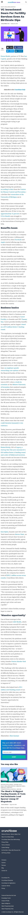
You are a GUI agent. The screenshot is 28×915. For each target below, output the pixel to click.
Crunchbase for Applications (8, 883)
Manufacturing (20, 786)
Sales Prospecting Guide (8, 906)
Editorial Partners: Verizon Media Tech (11, 834)
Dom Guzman (14, 736)
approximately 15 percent (10, 214)
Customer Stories (6, 885)
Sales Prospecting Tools (7, 908)
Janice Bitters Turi (5, 23)
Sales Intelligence (6, 903)
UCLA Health (5, 216)
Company (4, 860)
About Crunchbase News (8, 837)
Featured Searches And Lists (9, 895)
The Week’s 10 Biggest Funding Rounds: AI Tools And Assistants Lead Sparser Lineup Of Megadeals (13, 796)
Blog (3, 868)
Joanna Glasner (5, 804)
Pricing (3, 888)
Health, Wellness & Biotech (8, 7)
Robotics (3, 787)
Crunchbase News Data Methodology (11, 839)
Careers (4, 862)
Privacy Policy (5, 842)
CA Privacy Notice (6, 853)
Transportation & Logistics (8, 789)
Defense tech (17, 784)
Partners (4, 865)
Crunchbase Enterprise (7, 880)
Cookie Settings (5, 847)
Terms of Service (6, 845)
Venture (19, 789)
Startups (9, 787)
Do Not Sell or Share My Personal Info (11, 850)
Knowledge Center (6, 898)
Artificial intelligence (7, 784)
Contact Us (4, 870)
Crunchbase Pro (6, 877)
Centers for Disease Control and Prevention (13, 190)
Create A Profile (5, 900)
